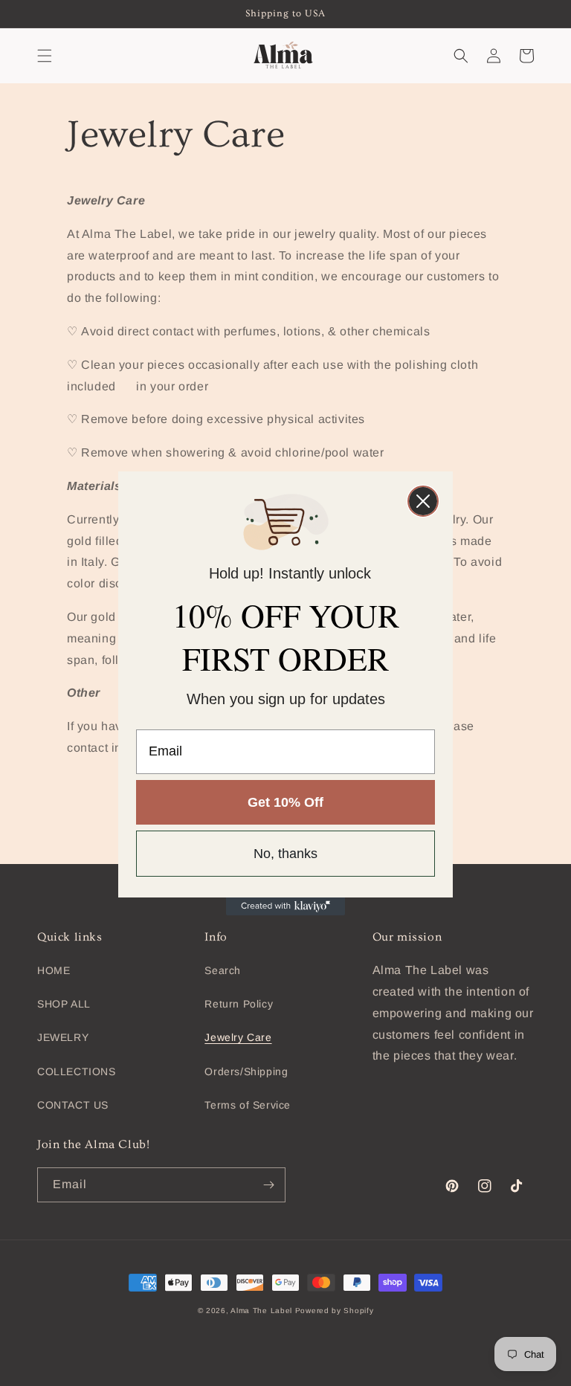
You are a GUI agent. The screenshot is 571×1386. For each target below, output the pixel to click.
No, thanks (285, 853)
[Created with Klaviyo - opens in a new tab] (285, 906)
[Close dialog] (423, 501)
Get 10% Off (285, 802)
